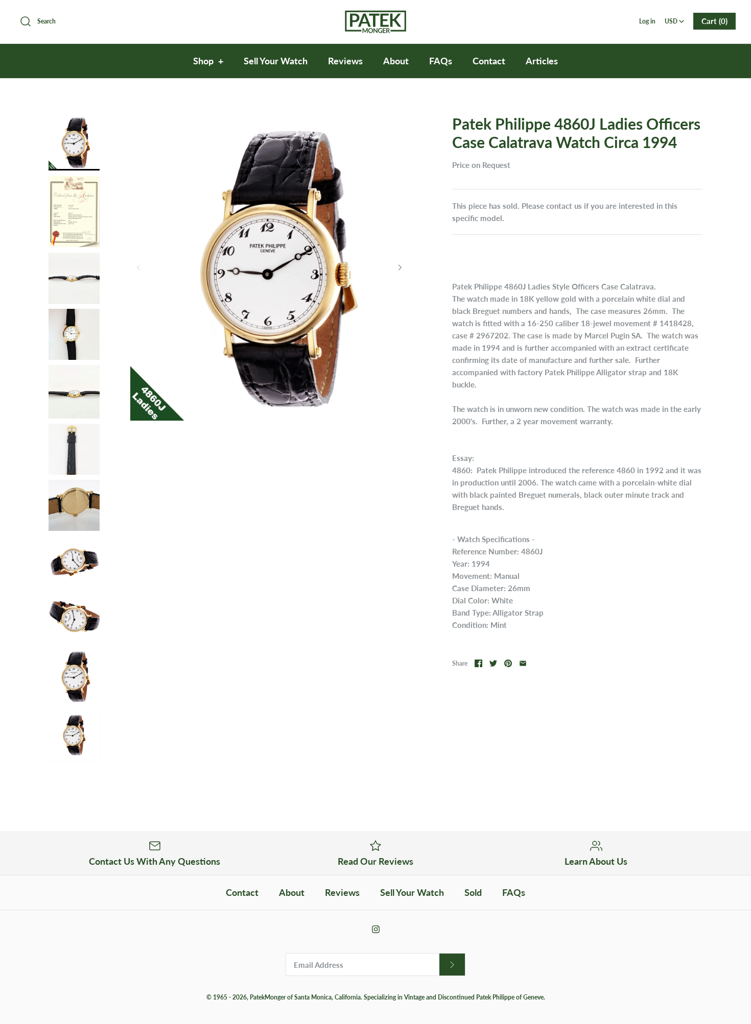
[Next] (400, 267)
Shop (208, 60)
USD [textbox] (675, 18)
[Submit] (452, 965)
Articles (542, 60)
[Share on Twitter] (493, 663)
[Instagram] (376, 929)
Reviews (345, 60)
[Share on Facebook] (478, 663)
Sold (473, 892)
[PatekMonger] (375, 16)
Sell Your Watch (276, 60)
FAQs (440, 60)
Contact (489, 60)
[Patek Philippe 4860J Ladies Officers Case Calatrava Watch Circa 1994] (74, 142)
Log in (647, 21)
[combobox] (674, 18)
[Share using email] (523, 663)
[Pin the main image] (508, 663)
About (396, 60)
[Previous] (138, 267)
